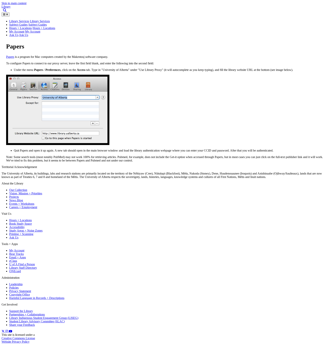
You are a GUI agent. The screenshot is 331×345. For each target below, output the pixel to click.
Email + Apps (17, 257)
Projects (14, 196)
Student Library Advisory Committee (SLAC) (37, 321)
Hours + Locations (20, 28)
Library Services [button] (19, 21)
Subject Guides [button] (37, 24)
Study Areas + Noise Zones (26, 230)
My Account (16, 31)
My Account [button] (32, 31)
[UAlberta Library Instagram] (7, 331)
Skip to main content (14, 3)
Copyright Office (19, 294)
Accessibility (17, 227)
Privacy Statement (20, 291)
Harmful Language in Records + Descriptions (36, 298)
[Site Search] (5, 10)
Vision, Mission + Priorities (25, 193)
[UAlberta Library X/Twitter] (3, 331)
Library (6, 6)
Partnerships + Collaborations (27, 314)
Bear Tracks (16, 254)
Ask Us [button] (23, 35)
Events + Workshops (21, 203)
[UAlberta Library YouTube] (10, 331)
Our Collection (18, 190)
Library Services (40, 21)
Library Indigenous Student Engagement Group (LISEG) (43, 318)
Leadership (16, 284)
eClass (13, 260)
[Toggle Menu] (6, 14)
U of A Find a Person (22, 264)
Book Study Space (20, 223)
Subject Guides (18, 24)
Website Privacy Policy (15, 341)
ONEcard (15, 271)
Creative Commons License (18, 338)
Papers (10, 56)
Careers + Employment (23, 207)
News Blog (16, 200)
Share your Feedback (22, 324)
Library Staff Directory (23, 267)
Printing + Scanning (21, 234)
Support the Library (21, 311)
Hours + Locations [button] (44, 28)
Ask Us (13, 35)
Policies (14, 287)
